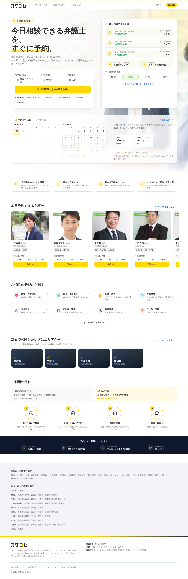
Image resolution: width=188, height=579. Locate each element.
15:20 (113, 77)
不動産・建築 (152, 475)
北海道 (22, 491)
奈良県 (47, 512)
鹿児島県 (61, 525)
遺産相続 (48, 97)
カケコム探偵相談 (69, 567)
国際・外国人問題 (105, 475)
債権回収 (72, 475)
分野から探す (58, 5)
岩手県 (27, 495)
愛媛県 (33, 520)
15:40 (147, 77)
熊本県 (40, 525)
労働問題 (20, 102)
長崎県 (33, 525)
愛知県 (33, 508)
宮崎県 (54, 525)
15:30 (130, 77)
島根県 (27, 516)
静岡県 (27, 508)
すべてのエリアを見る (164, 340)
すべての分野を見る (92, 322)
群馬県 (33, 499)
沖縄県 (20, 529)
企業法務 (163, 475)
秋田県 (40, 495)
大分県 (47, 525)
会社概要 (14, 567)
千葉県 (47, 499)
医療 (31, 478)
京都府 (27, 512)
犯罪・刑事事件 (139, 475)
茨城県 (20, 499)
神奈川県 (61, 499)
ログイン (159, 5)
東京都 (54, 499)
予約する (30, 264)
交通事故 (79, 97)
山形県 (47, 495)
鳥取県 (20, 516)
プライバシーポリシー (49, 567)
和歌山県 (54, 512)
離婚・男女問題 (33, 97)
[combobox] (27, 80)
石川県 (40, 503)
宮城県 (33, 495)
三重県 (40, 508)
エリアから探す (40, 5)
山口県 (47, 516)
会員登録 (171, 5)
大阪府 (33, 512)
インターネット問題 (122, 475)
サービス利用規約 (29, 567)
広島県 (40, 516)
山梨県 (54, 503)
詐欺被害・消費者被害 (87, 475)
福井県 (47, 503)
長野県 (61, 503)
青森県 (20, 495)
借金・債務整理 (64, 97)
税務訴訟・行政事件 (19, 478)
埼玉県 (40, 499)
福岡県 (20, 525)
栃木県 (27, 499)
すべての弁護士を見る (164, 207)
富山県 (34, 503)
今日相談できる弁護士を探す (55, 89)
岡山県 (33, 516)
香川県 (27, 520)
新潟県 (27, 503)
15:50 (165, 77)
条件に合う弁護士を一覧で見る (138, 84)
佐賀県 (27, 525)
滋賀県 (20, 512)
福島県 (54, 495)
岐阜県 (20, 508)
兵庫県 (40, 512)
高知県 (40, 520)
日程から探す (75, 5)
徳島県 (20, 520)
